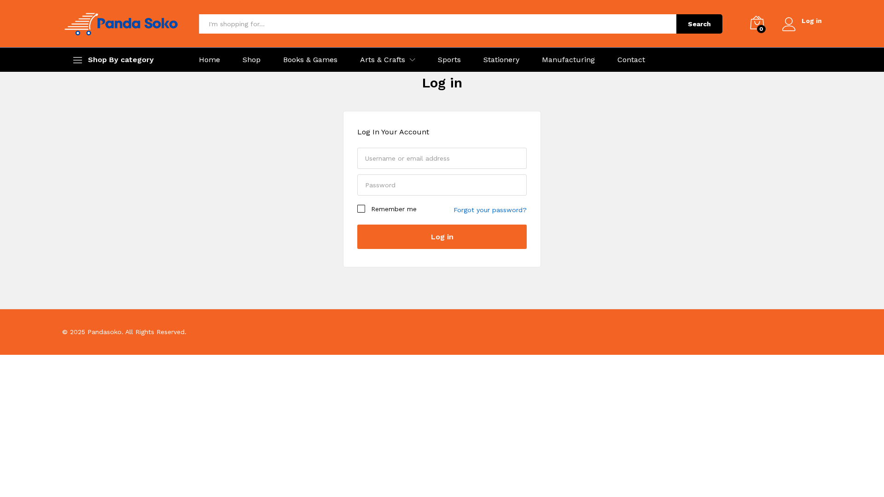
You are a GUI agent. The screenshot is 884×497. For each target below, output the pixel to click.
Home (209, 60)
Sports (449, 60)
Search (699, 24)
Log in (442, 83)
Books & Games (310, 60)
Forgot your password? (490, 210)
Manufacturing (568, 60)
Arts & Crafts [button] (382, 60)
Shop (252, 60)
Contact (631, 60)
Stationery (501, 60)
